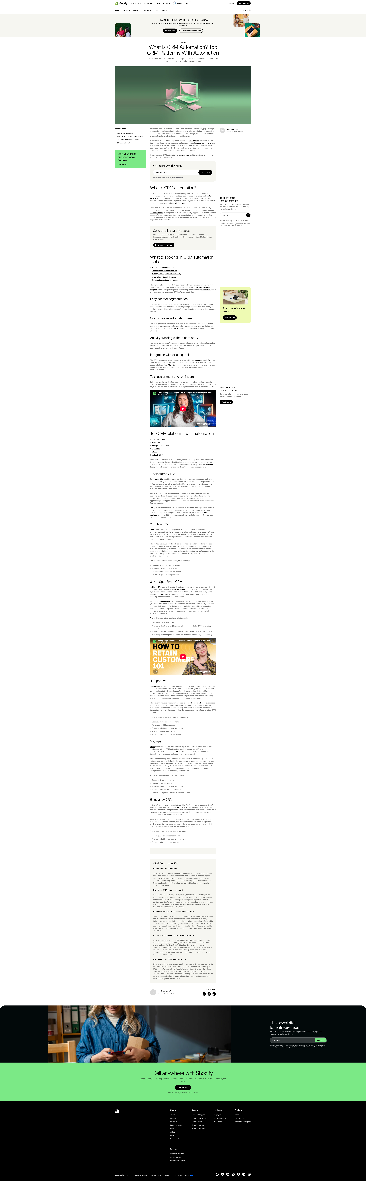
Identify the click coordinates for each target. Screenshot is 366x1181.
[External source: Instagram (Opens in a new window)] (233, 1174)
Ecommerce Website (177, 1161)
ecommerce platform (203, 360)
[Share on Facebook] (204, 994)
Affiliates (173, 1132)
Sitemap (167, 1175)
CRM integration (174, 365)
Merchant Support (198, 1115)
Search (245, 10)
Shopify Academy (198, 1125)
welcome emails (156, 213)
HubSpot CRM (155, 587)
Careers (173, 1118)
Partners (173, 1128)
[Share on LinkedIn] (214, 994)
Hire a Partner (197, 1122)
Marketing (147, 10)
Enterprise (166, 3)
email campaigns (204, 143)
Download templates (163, 245)
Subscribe (320, 1040)
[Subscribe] (248, 215)
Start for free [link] (205, 172)
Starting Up (137, 10)
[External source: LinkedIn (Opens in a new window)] (243, 1174)
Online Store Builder (177, 1154)
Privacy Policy (237, 225)
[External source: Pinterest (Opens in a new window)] (249, 1174)
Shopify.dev (218, 1115)
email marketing (181, 589)
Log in (231, 3)
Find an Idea (126, 10)
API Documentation (220, 1118)
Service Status (175, 1139)
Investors (173, 1122)
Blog (117, 10)
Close (154, 452)
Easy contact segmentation (163, 268)
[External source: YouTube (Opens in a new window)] (227, 1174)
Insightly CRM (157, 455)
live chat (164, 594)
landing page (165, 601)
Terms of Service (141, 1175)
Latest (156, 10)
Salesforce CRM (158, 439)
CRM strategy (180, 203)
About (172, 1115)
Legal (172, 1135)
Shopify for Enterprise (243, 1122)
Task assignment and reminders (165, 280)
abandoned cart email (169, 328)
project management (182, 807)
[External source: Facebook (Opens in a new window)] (217, 1174)
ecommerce (184, 155)
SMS (176, 752)
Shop (237, 1115)
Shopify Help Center (199, 1118)
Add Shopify (226, 402)
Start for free (244, 3)
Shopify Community (199, 1128)
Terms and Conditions (303, 1047)
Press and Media (176, 1125)
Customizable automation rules (164, 271)
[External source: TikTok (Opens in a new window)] (238, 1174)
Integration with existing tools (164, 277)
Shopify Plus (239, 1118)
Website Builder (175, 1157)
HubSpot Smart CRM (160, 446)
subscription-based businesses (202, 703)
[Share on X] (209, 994)
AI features (205, 290)
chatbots (153, 594)
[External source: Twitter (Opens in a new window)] (222, 1174)
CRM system (194, 141)
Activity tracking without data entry (166, 274)
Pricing (158, 3)
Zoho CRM (156, 442)
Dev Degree (218, 1122)
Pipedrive (156, 449)
